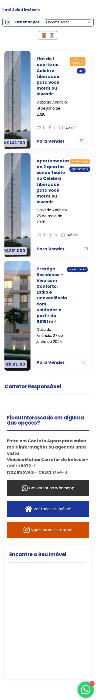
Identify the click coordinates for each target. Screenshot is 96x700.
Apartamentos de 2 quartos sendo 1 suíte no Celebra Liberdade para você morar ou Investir (53, 181)
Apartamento (80, 169)
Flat (81, 71)
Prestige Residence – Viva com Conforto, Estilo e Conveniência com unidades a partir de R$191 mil (52, 295)
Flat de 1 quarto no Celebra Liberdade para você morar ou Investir (48, 76)
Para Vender (51, 141)
